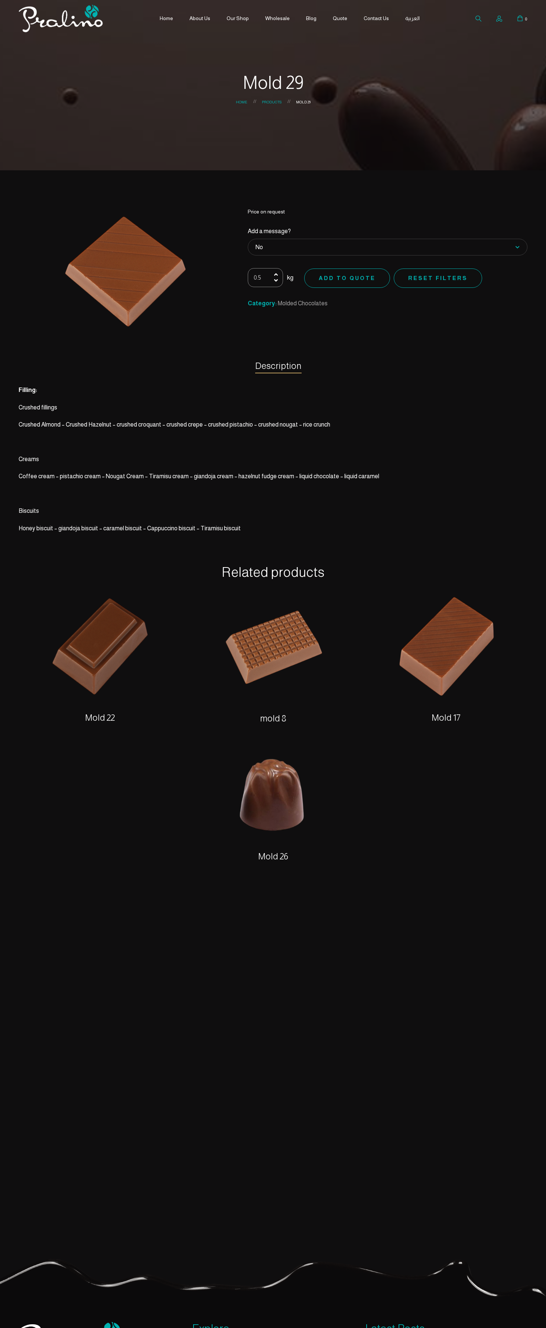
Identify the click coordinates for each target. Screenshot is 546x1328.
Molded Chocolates (303, 303)
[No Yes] (388, 247)
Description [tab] (278, 366)
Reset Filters (438, 278)
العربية (412, 18)
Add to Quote (347, 278)
